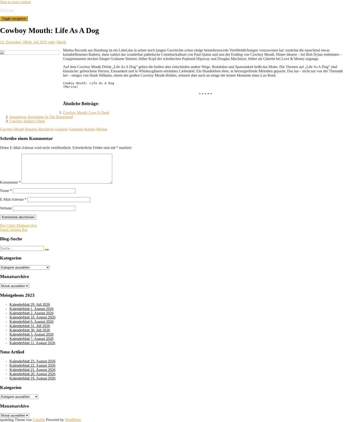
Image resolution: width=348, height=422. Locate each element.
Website (6, 208)
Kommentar (10, 182)
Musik (61, 42)
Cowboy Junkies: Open (27, 121)
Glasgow (61, 129)
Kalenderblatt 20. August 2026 (32, 374)
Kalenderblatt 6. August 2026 (31, 322)
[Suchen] (47, 249)
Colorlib (39, 420)
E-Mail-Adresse (13, 199)
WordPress (73, 420)
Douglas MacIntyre (39, 129)
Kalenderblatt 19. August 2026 (32, 378)
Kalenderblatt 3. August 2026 (31, 334)
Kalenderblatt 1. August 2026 (31, 309)
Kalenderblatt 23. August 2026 (32, 361)
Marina (101, 129)
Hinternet (7, 10)
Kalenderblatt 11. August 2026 (32, 343)
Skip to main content (15, 2)
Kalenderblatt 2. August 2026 (31, 313)
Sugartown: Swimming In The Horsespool (41, 117)
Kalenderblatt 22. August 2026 (32, 365)
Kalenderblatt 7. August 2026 (31, 339)
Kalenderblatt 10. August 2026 (32, 317)
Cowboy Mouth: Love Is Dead (86, 113)
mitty (52, 42)
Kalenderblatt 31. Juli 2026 (29, 326)
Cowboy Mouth (12, 129)
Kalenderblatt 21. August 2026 (32, 370)
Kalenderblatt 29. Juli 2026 (29, 304)
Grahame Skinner (82, 129)
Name (6, 191)
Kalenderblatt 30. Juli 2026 (29, 330)
